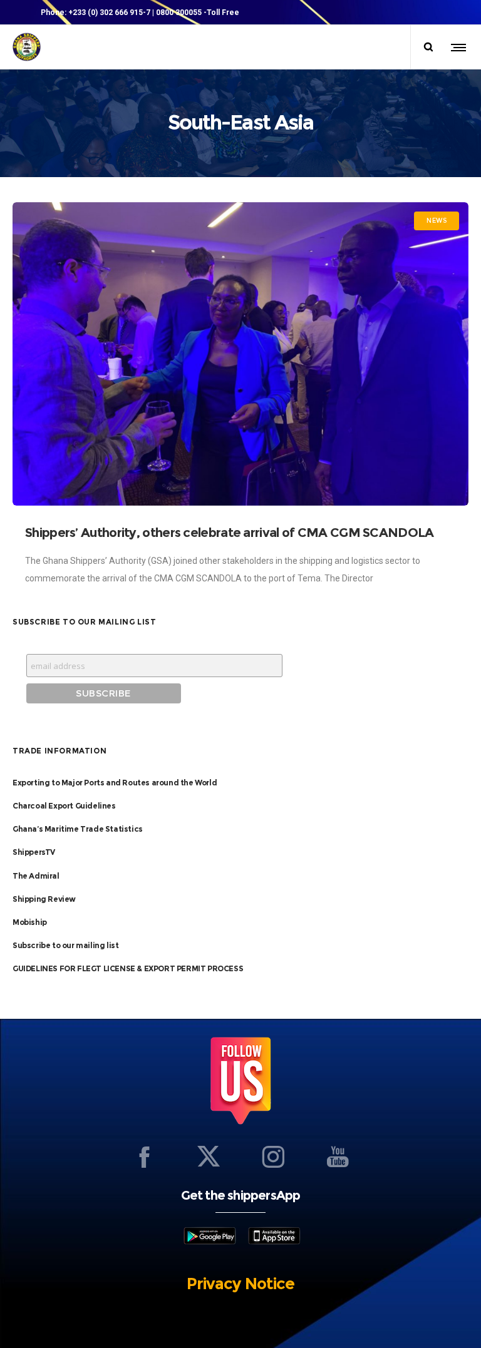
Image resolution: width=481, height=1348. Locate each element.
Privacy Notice (240, 1283)
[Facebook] (144, 1156)
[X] (208, 1156)
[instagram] (273, 1156)
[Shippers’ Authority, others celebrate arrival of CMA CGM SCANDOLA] (240, 354)
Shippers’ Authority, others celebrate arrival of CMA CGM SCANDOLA (232, 532)
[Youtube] (337, 1156)
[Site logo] (27, 47)
